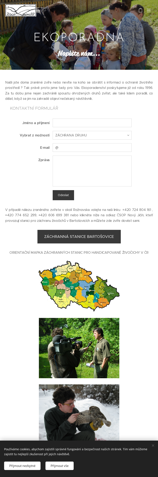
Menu (149, 10)
